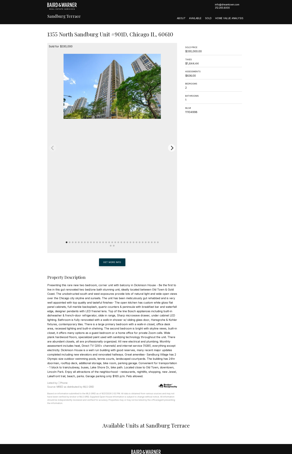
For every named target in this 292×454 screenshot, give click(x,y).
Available (195, 18)
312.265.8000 (222, 7)
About (181, 18)
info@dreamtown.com (227, 4)
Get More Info (112, 262)
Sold (208, 18)
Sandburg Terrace (64, 16)
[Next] (171, 148)
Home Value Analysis (229, 18)
